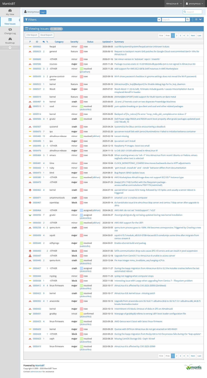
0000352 (37, 301)
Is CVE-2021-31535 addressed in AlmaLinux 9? (136, 150)
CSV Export (32, 34)
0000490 (37, 145)
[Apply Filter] (188, 20)
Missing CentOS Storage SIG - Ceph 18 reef (134, 338)
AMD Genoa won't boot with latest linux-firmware (138, 321)
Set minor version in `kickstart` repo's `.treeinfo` (137, 59)
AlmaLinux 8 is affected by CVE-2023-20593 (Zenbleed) (140, 285)
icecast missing (121, 136)
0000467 (37, 202)
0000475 (37, 172)
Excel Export (46, 34)
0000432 (37, 308)
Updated (106, 41)
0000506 (37, 118)
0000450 (37, 250)
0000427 (37, 268)
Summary (119, 41)
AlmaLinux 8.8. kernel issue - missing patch (134, 293)
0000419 (37, 346)
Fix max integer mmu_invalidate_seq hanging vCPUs (139, 260)
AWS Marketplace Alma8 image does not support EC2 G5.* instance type (149, 177)
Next (193, 35)
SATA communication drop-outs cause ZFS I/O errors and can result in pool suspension (156, 250)
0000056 (37, 214)
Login (43, 12)
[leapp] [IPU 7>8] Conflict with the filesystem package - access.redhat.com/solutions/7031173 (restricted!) (140, 184)
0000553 (37, 68)
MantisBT (39, 365)
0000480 (37, 136)
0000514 (37, 114)
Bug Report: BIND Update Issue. (129, 172)
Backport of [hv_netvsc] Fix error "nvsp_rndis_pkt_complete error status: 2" (150, 114)
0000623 (37, 51)
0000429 (37, 329)
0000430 (37, 222)
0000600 (37, 59)
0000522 (37, 84)
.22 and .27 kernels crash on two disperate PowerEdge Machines (145, 101)
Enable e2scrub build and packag (130, 243)
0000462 (37, 189)
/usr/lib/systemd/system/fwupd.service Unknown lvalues (141, 46)
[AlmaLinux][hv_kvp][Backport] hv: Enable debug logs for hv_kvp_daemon (149, 84)
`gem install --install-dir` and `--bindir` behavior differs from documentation (150, 167)
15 (44, 136)
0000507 (37, 126)
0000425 (37, 321)
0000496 (37, 141)
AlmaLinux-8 (172, 3)
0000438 (37, 280)
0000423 (37, 338)
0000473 (37, 182)
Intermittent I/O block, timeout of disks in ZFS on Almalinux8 (143, 308)
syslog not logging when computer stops (133, 275)
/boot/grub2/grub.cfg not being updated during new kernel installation (148, 214)
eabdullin (85, 246)
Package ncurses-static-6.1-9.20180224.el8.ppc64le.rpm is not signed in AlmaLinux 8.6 (154, 63)
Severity (74, 41)
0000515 (37, 106)
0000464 (37, 210)
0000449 (37, 243)
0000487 (37, 101)
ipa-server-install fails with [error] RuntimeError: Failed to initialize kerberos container (155, 131)
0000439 (37, 76)
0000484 (37, 155)
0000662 (37, 46)
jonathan (85, 71)
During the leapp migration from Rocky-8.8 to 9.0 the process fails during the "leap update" (157, 333)
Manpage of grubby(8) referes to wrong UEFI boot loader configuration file (150, 313)
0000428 (37, 333)
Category (59, 41)
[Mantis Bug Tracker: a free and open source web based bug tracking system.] (193, 366)
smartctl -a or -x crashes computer (130, 197)
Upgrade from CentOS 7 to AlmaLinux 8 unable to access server (144, 255)
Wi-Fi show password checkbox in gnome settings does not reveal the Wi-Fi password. (155, 76)
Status (90, 41)
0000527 (37, 89)
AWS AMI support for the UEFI (128, 222)
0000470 (37, 131)
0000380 (37, 177)
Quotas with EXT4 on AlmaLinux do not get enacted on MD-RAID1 (145, 329)
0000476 (37, 150)
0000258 (37, 227)
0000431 (37, 313)
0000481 (37, 163)
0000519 (37, 96)
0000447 (37, 255)
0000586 (37, 63)
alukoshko (86, 109)
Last (199, 35)
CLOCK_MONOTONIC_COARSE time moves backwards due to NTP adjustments (152, 163)
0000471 (37, 197)
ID (37, 41)
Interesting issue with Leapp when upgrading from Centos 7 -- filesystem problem (153, 280)
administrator (36, 371)
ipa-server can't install (124, 141)
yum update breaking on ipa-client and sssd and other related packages (148, 106)
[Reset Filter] (159, 20)
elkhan (96, 136)
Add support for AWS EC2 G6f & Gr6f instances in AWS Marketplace (146, 68)
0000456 (37, 235)
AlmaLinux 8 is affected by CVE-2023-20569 (134, 346)
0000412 (37, 285)
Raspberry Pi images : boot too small (131, 145)
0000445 (37, 260)
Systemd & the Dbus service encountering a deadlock (139, 126)
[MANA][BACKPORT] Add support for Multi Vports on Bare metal (145, 96)
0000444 (37, 275)
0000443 (37, 167)
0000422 (37, 293)
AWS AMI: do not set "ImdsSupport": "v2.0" (134, 210)
